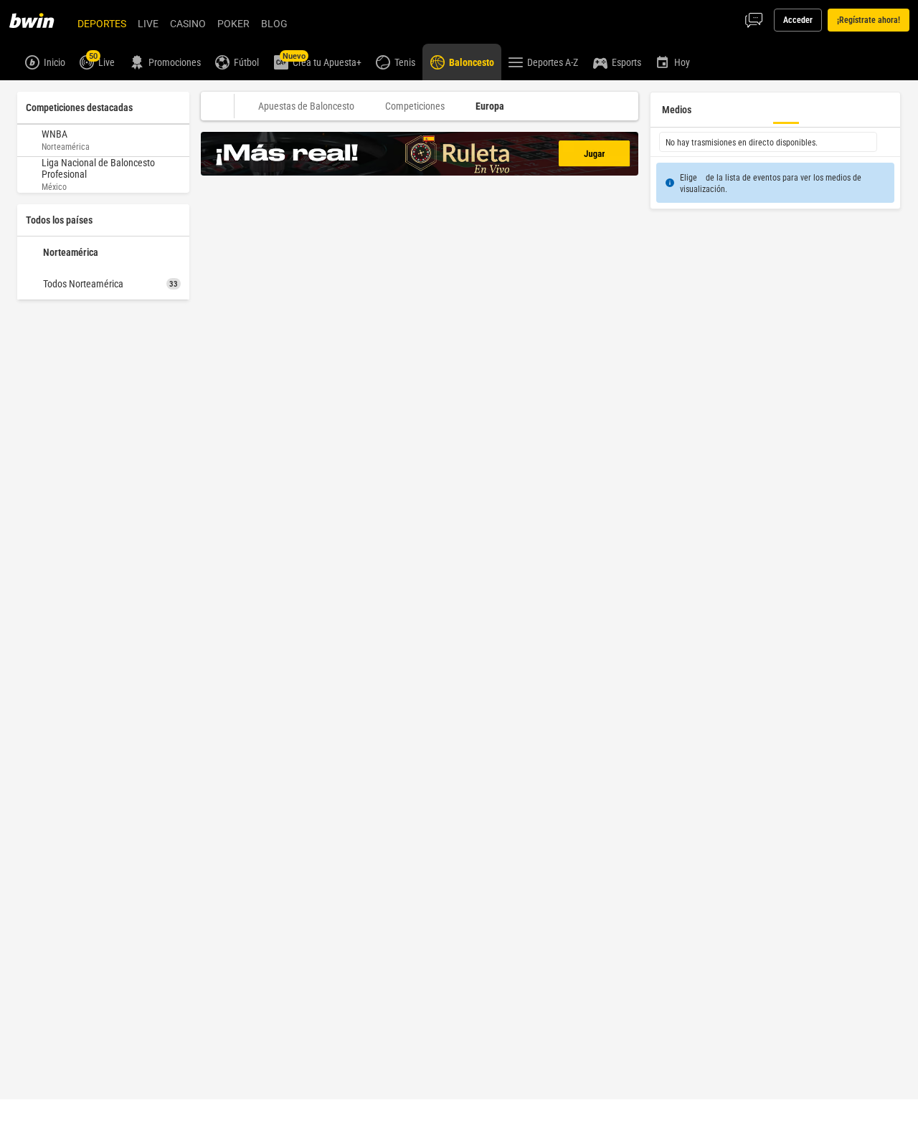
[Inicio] (40, 20)
